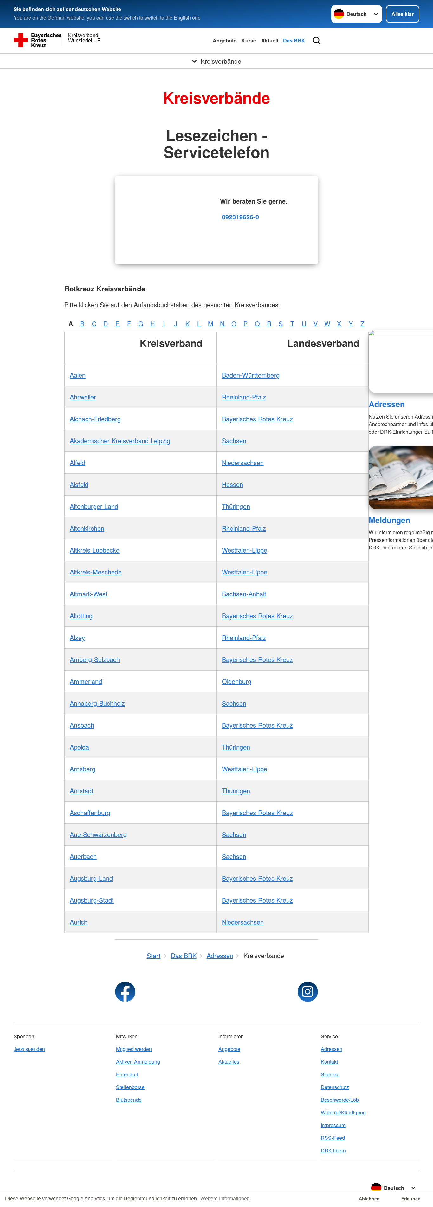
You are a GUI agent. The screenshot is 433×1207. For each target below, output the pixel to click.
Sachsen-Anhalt (244, 593)
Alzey (77, 637)
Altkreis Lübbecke (95, 550)
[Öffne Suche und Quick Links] (317, 41)
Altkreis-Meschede (96, 571)
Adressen (387, 404)
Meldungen (389, 520)
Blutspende (129, 1099)
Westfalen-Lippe (244, 550)
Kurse (249, 40)
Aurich (78, 921)
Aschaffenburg (90, 812)
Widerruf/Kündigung (343, 1112)
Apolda (79, 746)
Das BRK (294, 40)
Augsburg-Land (91, 878)
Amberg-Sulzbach (95, 659)
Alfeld (77, 462)
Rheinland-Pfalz (244, 396)
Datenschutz (335, 1087)
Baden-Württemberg (251, 375)
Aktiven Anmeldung (138, 1061)
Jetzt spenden (29, 1049)
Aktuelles (228, 1061)
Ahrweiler (83, 396)
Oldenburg (236, 681)
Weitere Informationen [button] (225, 1198)
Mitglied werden (134, 1049)
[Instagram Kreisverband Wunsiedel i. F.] (308, 992)
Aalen (78, 375)
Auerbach (83, 856)
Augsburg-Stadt (92, 900)
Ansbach (82, 725)
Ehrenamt (127, 1074)
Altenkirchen (87, 528)
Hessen (232, 484)
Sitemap (330, 1074)
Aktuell (269, 40)
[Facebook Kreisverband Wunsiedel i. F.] (125, 992)
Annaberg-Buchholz (97, 703)
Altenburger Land (94, 506)
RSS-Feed (333, 1137)
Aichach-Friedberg (95, 418)
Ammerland (86, 681)
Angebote (224, 40)
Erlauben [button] (411, 1198)
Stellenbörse (130, 1087)
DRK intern (333, 1150)
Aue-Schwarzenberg (98, 834)
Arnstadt (82, 790)
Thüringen (236, 506)
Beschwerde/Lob (340, 1099)
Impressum (333, 1125)
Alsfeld (79, 484)
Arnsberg (82, 768)
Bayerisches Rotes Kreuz (257, 418)
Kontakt (329, 1061)
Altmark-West (88, 593)
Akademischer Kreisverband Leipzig (120, 440)
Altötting (81, 615)
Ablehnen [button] (369, 1198)
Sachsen (234, 440)
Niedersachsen (243, 462)
